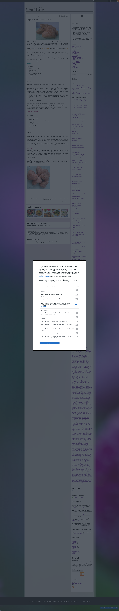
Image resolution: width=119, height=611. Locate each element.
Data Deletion (52, 348)
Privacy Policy (67, 348)
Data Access (59, 348)
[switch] (76, 290)
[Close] (83, 263)
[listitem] (59, 287)
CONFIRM (49, 343)
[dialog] (59, 305)
